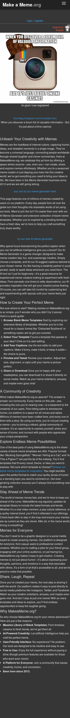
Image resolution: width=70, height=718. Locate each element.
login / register (35, 21)
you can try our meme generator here (35, 191)
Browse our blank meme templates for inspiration (32, 469)
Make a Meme (22, 4)
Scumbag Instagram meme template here (35, 118)
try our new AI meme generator (35, 239)
